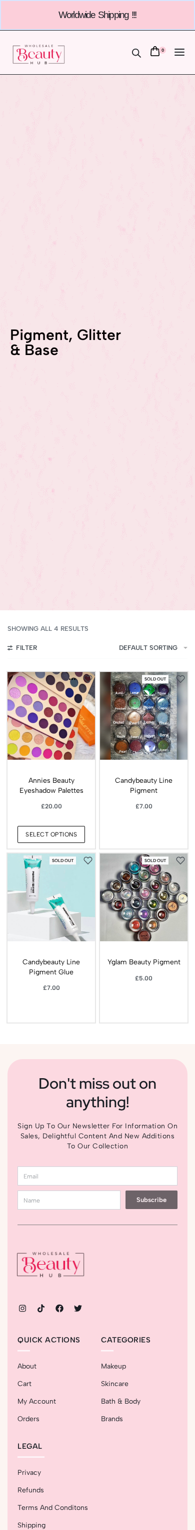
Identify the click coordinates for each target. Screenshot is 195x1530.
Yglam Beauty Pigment (144, 962)
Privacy (29, 1472)
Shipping (32, 1525)
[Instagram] (22, 1308)
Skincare (114, 1384)
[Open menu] (179, 52)
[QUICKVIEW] (72, 679)
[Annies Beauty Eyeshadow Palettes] (51, 716)
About (27, 1366)
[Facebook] (60, 1308)
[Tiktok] (41, 1308)
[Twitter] (78, 1308)
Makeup (113, 1366)
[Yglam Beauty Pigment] (144, 897)
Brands (112, 1419)
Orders (29, 1419)
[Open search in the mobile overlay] (137, 52)
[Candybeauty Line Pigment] (144, 716)
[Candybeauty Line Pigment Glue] (51, 897)
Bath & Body (120, 1401)
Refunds (31, 1490)
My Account (37, 1401)
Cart (25, 1384)
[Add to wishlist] (88, 679)
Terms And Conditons (53, 1507)
